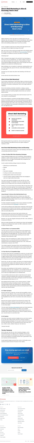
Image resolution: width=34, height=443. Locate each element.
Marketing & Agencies (21, 421)
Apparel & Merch (20, 418)
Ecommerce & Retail (21, 419)
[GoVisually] (17, 399)
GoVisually (16, 204)
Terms (28, 441)
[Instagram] (9, 404)
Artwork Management (3, 413)
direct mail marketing (15, 307)
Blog (25, 441)
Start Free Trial (29, 1)
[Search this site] (20, 2)
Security (19, 432)
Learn (1, 430)
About (19, 429)
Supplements (20, 411)
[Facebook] (7, 404)
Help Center (2, 429)
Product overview (2, 408)
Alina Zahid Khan (7, 13)
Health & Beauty (20, 413)
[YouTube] (3, 404)
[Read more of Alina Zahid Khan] (2, 13)
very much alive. (23, 51)
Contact (19, 430)
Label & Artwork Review (21, 408)
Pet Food (19, 416)
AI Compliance (2, 411)
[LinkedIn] (1, 404)
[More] (16, 2)
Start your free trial (13, 357)
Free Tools (1, 432)
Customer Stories (3, 427)
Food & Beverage (20, 410)
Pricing (1, 419)
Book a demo (22, 357)
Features (13, 1)
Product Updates (2, 437)
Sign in (24, 1)
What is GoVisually (20, 427)
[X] (5, 404)
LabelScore (2, 435)
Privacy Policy (32, 441)
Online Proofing (2, 410)
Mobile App (2, 416)
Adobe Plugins (2, 418)
